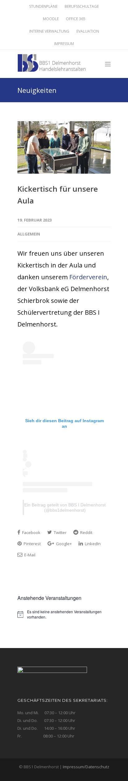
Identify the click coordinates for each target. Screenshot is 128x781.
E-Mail (29, 555)
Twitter (59, 532)
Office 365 (75, 19)
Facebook (30, 532)
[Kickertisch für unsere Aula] (64, 147)
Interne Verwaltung (49, 31)
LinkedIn (92, 543)
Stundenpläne (43, 6)
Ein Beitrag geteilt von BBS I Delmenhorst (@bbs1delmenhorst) (65, 507)
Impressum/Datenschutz (86, 767)
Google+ (63, 543)
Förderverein (88, 277)
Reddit (85, 532)
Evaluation (87, 31)
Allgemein (28, 234)
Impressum (64, 44)
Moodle (51, 19)
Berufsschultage (82, 6)
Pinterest (32, 543)
